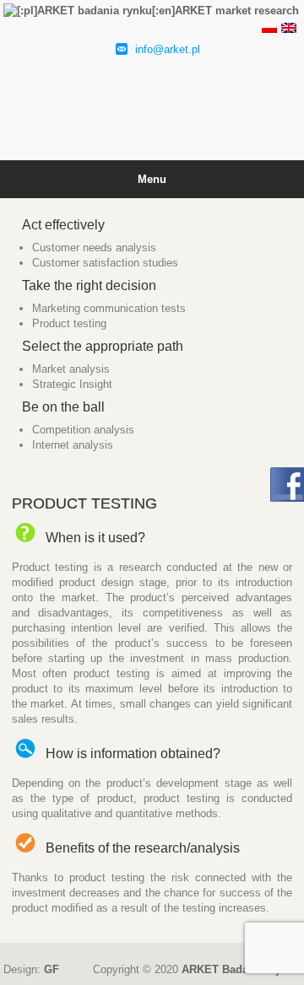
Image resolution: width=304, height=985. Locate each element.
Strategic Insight (72, 384)
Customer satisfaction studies (105, 262)
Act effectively (63, 225)
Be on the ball (63, 407)
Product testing (69, 323)
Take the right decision (89, 285)
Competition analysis (83, 429)
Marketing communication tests (109, 308)
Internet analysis (72, 445)
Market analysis (71, 369)
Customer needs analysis (94, 247)
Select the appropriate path (102, 346)
